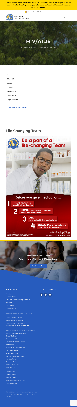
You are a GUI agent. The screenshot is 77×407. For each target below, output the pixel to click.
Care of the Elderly (12, 336)
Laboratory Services (12, 350)
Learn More (40, 7)
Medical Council (11, 374)
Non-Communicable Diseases (15, 356)
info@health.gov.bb (23, 394)
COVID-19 (10, 79)
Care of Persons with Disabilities (16, 333)
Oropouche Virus (12, 99)
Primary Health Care (12, 365)
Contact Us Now (38, 266)
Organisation (10, 305)
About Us (9, 294)
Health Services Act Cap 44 (14, 320)
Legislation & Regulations (19, 313)
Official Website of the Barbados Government (39, 12)
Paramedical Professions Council (16, 380)
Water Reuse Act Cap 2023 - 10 (16, 323)
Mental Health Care (12, 353)
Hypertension (11, 91)
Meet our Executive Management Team (18, 299)
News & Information (30, 47)
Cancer (9, 75)
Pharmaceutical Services (13, 362)
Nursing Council (11, 377)
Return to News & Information (17, 107)
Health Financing (11, 308)
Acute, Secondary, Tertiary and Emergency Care (20, 330)
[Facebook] (41, 295)
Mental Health (11, 95)
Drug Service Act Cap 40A (14, 317)
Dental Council (10, 372)
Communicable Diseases (13, 339)
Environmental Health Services (15, 342)
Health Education (43, 47)
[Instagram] (46, 295)
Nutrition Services (11, 359)
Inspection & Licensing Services (15, 347)
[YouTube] (50, 295)
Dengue (9, 83)
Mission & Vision (11, 297)
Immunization (10, 344)
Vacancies (9, 302)
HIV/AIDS (10, 87)
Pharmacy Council (11, 383)
